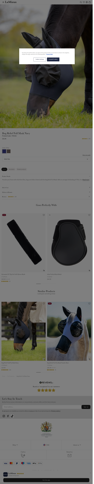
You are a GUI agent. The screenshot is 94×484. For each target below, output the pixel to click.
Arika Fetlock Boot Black (54, 274)
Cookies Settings (40, 59)
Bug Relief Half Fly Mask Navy (10, 363)
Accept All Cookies (53, 59)
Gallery (4, 169)
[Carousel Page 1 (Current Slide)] (2, 129)
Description (12, 169)
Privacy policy (55, 411)
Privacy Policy (49, 54)
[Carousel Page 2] (3, 129)
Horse (3, 376)
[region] (47, 56)
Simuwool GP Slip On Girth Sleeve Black (13, 274)
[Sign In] (87, 2)
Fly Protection (10, 376)
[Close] (90, 473)
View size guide (86, 155)
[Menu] (3, 2)
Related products (21, 169)
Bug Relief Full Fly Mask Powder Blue (58, 363)
